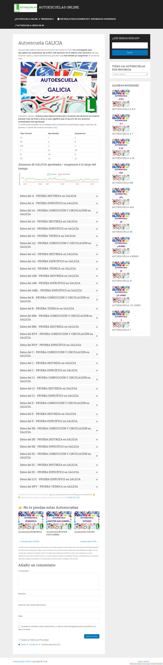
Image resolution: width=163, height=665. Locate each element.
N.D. (78, 497)
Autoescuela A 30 (123, 158)
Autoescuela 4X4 (123, 207)
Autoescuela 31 (122, 280)
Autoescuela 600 (122, 182)
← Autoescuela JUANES (28, 541)
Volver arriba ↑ (144, 661)
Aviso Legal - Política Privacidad (152, 664)
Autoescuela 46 (122, 231)
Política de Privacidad (39, 640)
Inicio (23, 644)
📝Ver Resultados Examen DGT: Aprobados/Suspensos (86, 19)
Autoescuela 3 (121, 329)
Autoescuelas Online (59, 7)
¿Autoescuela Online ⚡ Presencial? (34, 19)
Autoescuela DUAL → (89, 541)
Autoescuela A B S (123, 109)
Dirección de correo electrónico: (32, 605)
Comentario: (23, 571)
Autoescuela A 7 (122, 133)
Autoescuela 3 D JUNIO (126, 305)
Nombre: (22, 594)
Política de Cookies (136, 664)
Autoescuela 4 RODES (125, 256)
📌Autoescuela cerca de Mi (29, 25)
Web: (20, 616)
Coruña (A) (71, 497)
